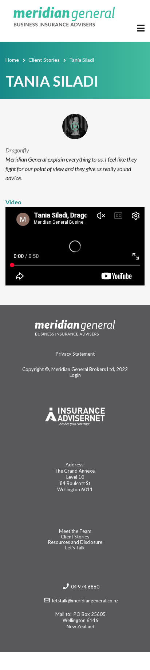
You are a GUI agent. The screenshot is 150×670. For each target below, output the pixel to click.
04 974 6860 (85, 587)
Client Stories (75, 537)
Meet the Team (75, 531)
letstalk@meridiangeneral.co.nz (85, 600)
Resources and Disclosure (75, 542)
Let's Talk (75, 547)
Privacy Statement (75, 354)
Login (75, 375)
